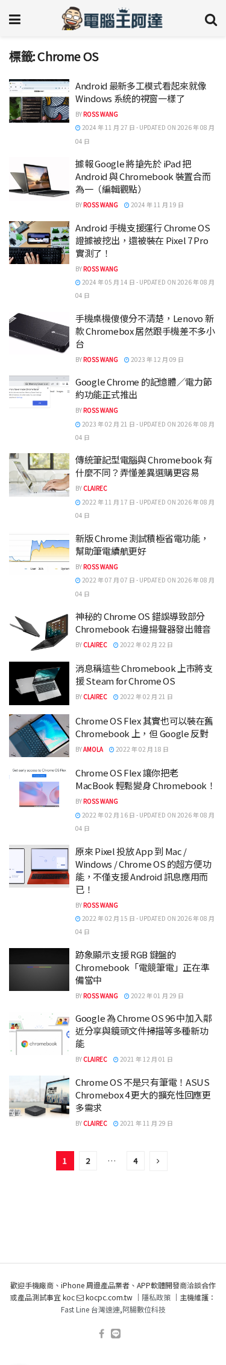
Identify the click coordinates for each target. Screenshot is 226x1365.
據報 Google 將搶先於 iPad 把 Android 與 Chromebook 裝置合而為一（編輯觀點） (143, 176)
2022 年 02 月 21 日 (146, 696)
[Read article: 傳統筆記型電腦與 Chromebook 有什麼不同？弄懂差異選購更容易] (39, 475)
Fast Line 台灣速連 (90, 1309)
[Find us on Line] (116, 1334)
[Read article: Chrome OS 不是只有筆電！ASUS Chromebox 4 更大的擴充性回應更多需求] (39, 1097)
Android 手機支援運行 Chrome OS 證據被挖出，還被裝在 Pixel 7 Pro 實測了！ (142, 240)
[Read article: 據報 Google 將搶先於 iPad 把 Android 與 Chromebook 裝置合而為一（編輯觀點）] (39, 179)
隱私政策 (156, 1297)
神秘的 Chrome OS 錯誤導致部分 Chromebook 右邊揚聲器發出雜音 (143, 622)
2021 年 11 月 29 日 (146, 1123)
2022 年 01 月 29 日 (157, 995)
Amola (93, 748)
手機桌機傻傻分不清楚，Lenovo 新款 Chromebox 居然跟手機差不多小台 (145, 331)
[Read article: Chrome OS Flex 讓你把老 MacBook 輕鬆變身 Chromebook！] (39, 788)
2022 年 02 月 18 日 (142, 748)
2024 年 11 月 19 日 (157, 204)
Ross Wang (100, 113)
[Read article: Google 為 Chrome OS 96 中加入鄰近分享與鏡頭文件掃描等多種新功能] (39, 1033)
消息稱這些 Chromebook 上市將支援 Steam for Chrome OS (144, 674)
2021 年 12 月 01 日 (146, 1058)
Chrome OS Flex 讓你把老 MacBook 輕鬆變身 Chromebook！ (145, 779)
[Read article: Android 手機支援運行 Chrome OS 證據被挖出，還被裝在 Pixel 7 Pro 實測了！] (39, 243)
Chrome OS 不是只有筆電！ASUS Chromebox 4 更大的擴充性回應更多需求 (143, 1095)
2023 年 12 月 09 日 (157, 359)
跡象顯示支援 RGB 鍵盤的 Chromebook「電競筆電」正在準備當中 (142, 967)
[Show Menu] (14, 18)
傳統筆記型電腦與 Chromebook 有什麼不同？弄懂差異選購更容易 (144, 466)
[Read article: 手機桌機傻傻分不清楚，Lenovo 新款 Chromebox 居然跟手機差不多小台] (39, 333)
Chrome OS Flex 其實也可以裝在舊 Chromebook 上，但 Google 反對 (144, 727)
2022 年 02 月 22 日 (146, 644)
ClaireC (95, 487)
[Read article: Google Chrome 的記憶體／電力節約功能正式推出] (39, 397)
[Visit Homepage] (112, 18)
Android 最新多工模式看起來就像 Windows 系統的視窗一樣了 (140, 92)
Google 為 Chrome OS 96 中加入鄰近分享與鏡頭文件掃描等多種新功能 (143, 1031)
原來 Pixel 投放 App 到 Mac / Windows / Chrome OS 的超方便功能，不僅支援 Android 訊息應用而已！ (143, 870)
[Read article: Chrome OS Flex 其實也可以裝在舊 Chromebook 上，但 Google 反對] (39, 736)
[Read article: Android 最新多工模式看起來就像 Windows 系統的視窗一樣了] (39, 101)
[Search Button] (211, 18)
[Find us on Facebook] (101, 1334)
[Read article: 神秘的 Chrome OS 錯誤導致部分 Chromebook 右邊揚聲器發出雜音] (39, 631)
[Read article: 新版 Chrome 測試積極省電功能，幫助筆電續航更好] (39, 553)
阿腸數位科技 (144, 1309)
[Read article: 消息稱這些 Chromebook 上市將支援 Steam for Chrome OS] (39, 683)
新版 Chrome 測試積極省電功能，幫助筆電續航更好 (142, 544)
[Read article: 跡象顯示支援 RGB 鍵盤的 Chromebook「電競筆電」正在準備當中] (39, 970)
